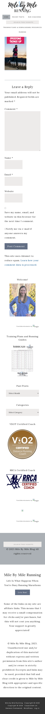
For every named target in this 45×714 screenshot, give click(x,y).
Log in (37, 708)
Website (9, 191)
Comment (11, 109)
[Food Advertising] (22, 511)
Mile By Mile (22, 7)
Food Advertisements (23, 326)
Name (9, 157)
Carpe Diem (30, 706)
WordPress (28, 708)
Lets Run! (22, 592)
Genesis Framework (14, 708)
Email (9, 174)
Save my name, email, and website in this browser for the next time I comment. (20, 217)
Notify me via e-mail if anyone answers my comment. (18, 233)
